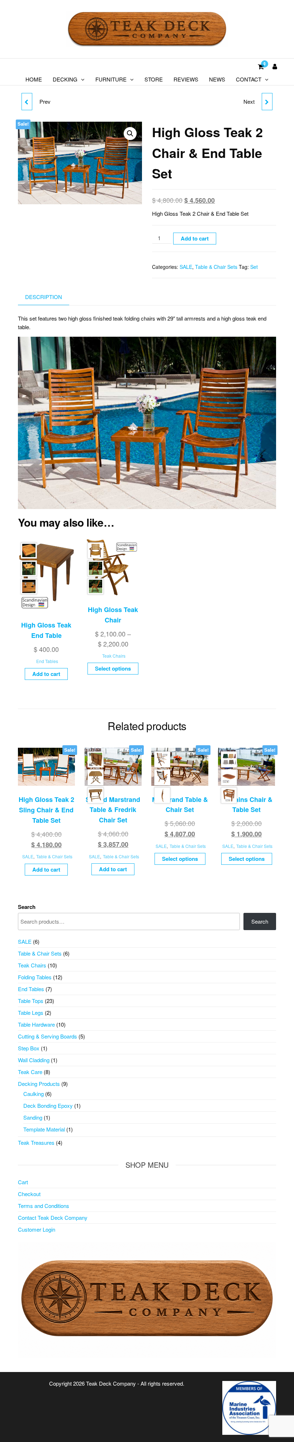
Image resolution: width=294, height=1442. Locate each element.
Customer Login (36, 1229)
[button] (130, 133)
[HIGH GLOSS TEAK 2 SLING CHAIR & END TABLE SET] (267, 101)
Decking (65, 79)
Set (254, 266)
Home (33, 79)
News (217, 79)
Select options (113, 668)
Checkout (29, 1194)
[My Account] (274, 66)
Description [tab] (43, 296)
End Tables (47, 661)
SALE (186, 266)
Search (26, 907)
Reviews (186, 79)
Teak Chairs (113, 656)
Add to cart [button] (46, 674)
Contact (248, 79)
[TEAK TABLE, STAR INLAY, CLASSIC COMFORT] (27, 101)
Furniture (111, 79)
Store (153, 79)
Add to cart (195, 238)
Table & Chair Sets (216, 266)
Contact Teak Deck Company (52, 1217)
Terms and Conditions (43, 1205)
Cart (23, 1182)
